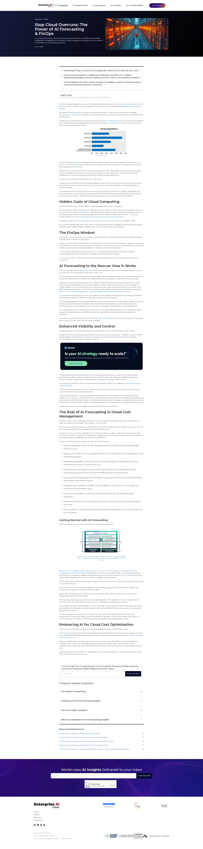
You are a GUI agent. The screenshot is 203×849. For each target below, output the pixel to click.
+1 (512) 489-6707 (66, 838)
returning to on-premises (69, 115)
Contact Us (38, 820)
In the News (116, 5)
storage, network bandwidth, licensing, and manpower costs (91, 221)
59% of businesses (106, 318)
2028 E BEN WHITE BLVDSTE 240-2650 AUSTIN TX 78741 (44, 834)
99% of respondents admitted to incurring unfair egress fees (99, 217)
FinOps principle (86, 270)
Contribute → (157, 5)
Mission (37, 815)
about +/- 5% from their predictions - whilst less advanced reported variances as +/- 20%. (94, 292)
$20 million (104, 377)
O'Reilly (80, 165)
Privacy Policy (38, 838)
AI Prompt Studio (80, 5)
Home (36, 812)
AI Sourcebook (99, 5)
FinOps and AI (113, 121)
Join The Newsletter (134, 5)
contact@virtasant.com (52, 838)
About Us (37, 817)
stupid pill (85, 212)
